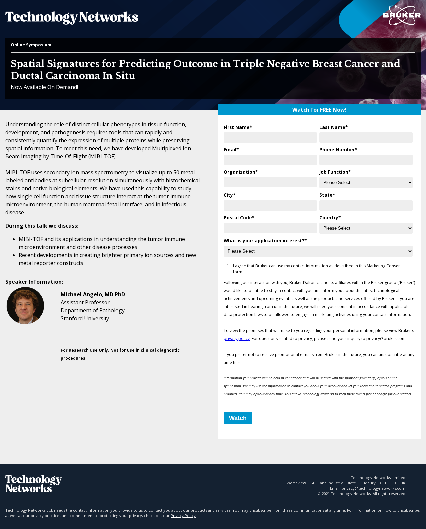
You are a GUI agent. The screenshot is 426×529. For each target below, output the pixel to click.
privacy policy (237, 338)
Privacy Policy (183, 515)
